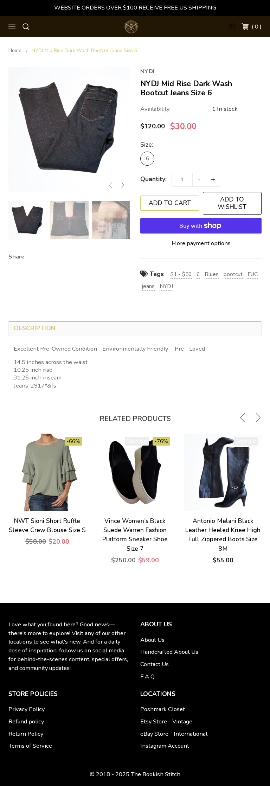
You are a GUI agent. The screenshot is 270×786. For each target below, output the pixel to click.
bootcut (233, 274)
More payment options (201, 243)
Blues (212, 274)
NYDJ (166, 286)
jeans (148, 286)
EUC (253, 274)
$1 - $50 (181, 274)
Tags (156, 274)
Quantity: (153, 179)
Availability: (155, 109)
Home (14, 50)
